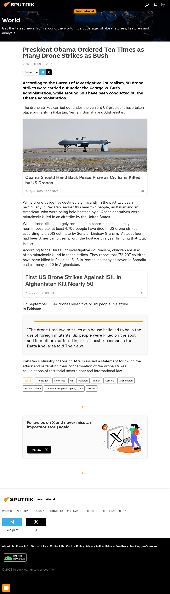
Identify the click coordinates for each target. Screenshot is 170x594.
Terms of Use (39, 546)
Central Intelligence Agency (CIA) (64, 388)
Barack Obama (33, 388)
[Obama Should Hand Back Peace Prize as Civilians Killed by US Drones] (85, 145)
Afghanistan (126, 380)
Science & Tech (94, 511)
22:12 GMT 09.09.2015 (37, 64)
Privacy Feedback (116, 546)
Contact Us (57, 546)
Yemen (96, 380)
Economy (56, 511)
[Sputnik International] (20, 8)
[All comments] (6, 588)
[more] (142, 191)
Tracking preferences (143, 546)
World (28, 380)
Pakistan (83, 380)
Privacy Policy (95, 546)
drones (92, 388)
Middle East (42, 380)
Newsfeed (59, 380)
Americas (23, 511)
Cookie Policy (75, 546)
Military (73, 511)
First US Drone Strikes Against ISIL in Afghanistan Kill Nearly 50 (73, 280)
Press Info (22, 546)
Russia (39, 511)
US (71, 380)
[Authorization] (147, 4)
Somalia (109, 380)
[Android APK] (15, 558)
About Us (8, 546)
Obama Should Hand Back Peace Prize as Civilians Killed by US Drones (82, 180)
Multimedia (117, 511)
